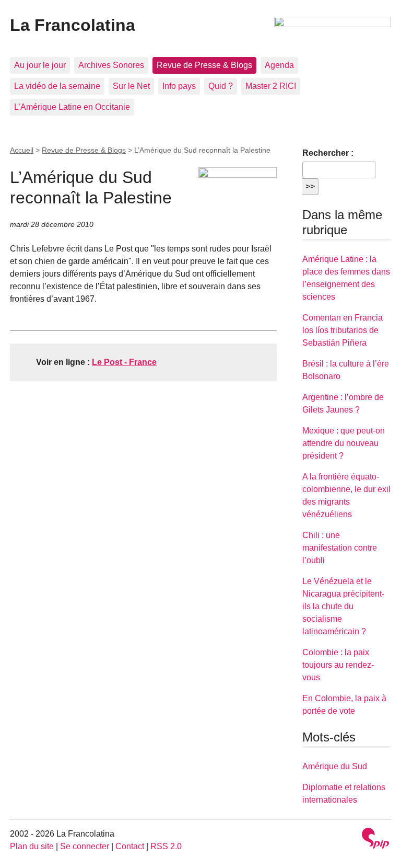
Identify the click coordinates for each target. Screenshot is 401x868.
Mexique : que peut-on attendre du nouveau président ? (343, 443)
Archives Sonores (111, 65)
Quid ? (220, 86)
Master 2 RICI (270, 86)
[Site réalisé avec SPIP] (375, 839)
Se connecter (84, 846)
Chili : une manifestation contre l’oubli (339, 548)
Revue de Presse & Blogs (204, 65)
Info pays (179, 86)
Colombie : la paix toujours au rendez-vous (338, 665)
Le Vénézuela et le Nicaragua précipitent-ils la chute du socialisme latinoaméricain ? (343, 606)
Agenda (279, 65)
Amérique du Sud (334, 766)
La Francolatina (72, 25)
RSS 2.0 (166, 846)
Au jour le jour (40, 65)
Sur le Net (131, 86)
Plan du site (32, 846)
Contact (129, 846)
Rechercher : (327, 153)
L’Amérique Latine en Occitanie (72, 106)
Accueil (21, 150)
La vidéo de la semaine (57, 86)
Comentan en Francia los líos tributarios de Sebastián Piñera (342, 330)
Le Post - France (124, 362)
